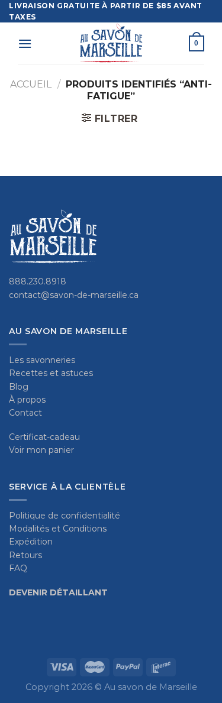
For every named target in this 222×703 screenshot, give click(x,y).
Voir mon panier (41, 450)
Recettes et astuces (51, 373)
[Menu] (25, 43)
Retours (25, 555)
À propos (27, 399)
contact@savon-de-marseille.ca (74, 295)
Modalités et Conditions (58, 528)
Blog (18, 386)
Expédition (31, 541)
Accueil (31, 84)
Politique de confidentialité (64, 515)
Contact (25, 412)
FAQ (18, 568)
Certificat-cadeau (44, 437)
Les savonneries (42, 360)
